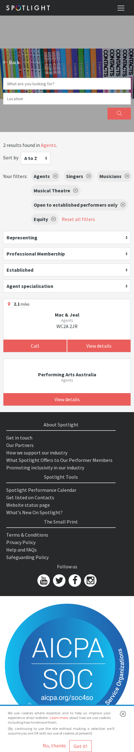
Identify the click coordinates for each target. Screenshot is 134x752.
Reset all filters (78, 219)
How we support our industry (36, 452)
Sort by (10, 157)
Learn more (59, 717)
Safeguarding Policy (27, 557)
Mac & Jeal (67, 315)
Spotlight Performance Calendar (41, 490)
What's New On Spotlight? (34, 512)
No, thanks (54, 745)
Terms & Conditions (27, 535)
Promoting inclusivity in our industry (45, 467)
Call (35, 346)
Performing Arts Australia (67, 374)
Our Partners (20, 445)
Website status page (28, 505)
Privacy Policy (21, 542)
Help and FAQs (21, 550)
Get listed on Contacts (30, 497)
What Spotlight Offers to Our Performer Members (59, 460)
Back (13, 62)
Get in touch (19, 438)
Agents (48, 145)
